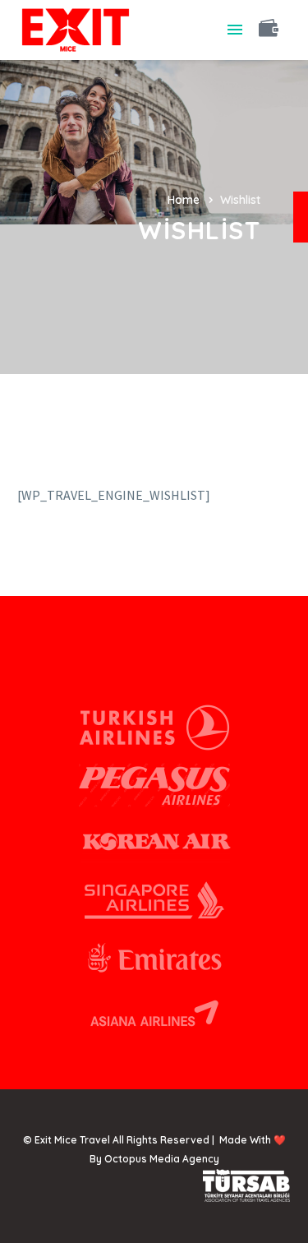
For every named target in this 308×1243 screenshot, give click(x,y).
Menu (235, 29)
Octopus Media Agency (161, 1159)
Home (184, 199)
